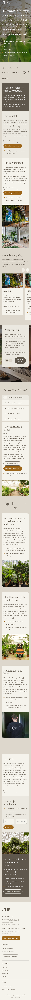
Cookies (7, 995)
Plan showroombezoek (13, 891)
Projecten (5, 970)
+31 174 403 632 (14, 920)
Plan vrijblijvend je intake (12, 146)
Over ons (4, 967)
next (10, 360)
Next (27, 270)
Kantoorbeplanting (7, 948)
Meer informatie (11, 141)
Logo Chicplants (6, 2)
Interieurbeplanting (8, 951)
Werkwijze (5, 973)
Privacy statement (15, 997)
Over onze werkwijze (12, 463)
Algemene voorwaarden (19, 995)
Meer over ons (10, 791)
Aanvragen (8, 827)
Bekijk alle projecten (10, 956)
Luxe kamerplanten (7, 986)
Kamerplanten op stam (8, 989)
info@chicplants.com (17, 928)
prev (7, 360)
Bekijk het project (20, 360)
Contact (4, 976)
